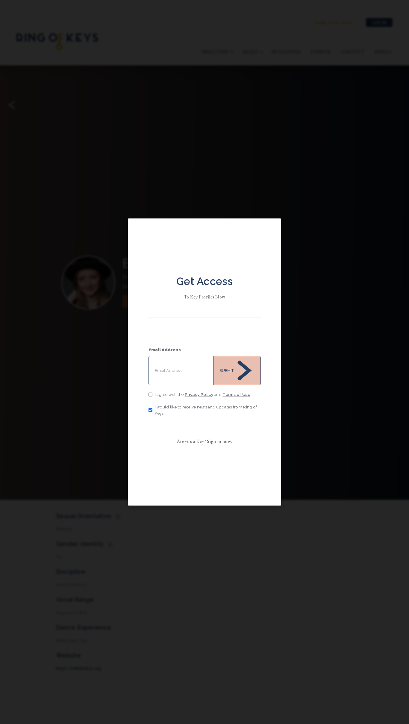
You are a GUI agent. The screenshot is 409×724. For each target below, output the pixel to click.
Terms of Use (236, 394)
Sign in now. (219, 441)
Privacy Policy (199, 394)
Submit (226, 370)
